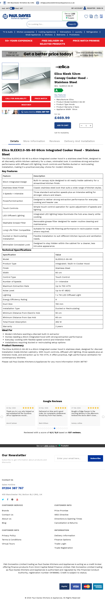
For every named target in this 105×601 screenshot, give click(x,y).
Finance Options (62, 539)
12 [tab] (60, 428)
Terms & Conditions (11, 539)
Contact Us (7, 514)
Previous (2, 417)
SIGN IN (100, 8)
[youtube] (17, 500)
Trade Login (60, 544)
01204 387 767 (74, 3)
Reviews (54, 141)
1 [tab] (38, 428)
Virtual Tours (8, 544)
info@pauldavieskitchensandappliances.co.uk (33, 3)
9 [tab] (54, 428)
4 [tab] (44, 428)
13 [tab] (63, 428)
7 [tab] (50, 428)
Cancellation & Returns (65, 523)
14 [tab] (65, 428)
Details (14, 141)
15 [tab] (67, 428)
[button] (10, 67)
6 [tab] (48, 428)
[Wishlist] (85, 16)
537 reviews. (74, 432)
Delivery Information (64, 535)
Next (103, 417)
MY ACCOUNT (77, 8)
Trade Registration (63, 548)
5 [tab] (46, 428)
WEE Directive (61, 514)
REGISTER (91, 8)
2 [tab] (40, 428)
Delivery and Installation (79, 141)
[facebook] (7, 500)
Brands (5, 510)
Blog (4, 523)
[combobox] (52, 24)
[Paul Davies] (16, 16)
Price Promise (61, 510)
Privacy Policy (9, 535)
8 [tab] (52, 428)
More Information (34, 141)
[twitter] (3, 500)
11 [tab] (58, 428)
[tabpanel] (20, 415)
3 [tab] (42, 428)
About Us (6, 519)
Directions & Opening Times (68, 519)
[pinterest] (12, 500)
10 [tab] (56, 428)
